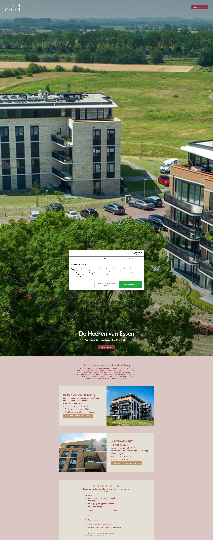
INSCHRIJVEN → (199, 7)
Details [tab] (106, 258)
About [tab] (131, 258)
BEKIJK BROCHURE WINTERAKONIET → (126, 463)
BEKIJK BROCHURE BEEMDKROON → (78, 416)
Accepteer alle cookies (130, 284)
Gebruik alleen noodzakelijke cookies (106, 284)
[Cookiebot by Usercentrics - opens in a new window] (135, 253)
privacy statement (100, 535)
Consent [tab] (80, 258)
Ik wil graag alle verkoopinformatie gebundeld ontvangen (106, 499)
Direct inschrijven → (106, 347)
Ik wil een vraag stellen (97, 506)
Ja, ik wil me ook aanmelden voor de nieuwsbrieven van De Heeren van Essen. (104, 526)
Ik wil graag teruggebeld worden (101, 503)
